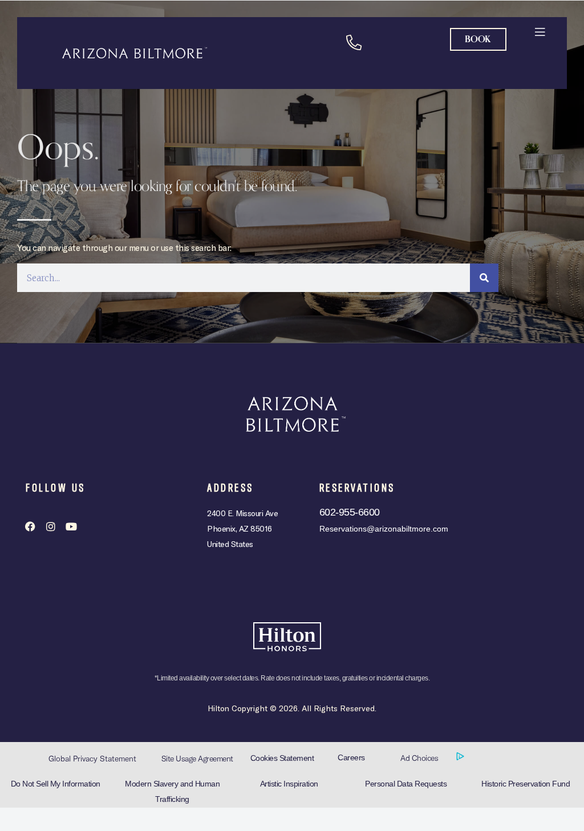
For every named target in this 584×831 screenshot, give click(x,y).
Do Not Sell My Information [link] (55, 783)
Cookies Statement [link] (282, 758)
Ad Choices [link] (420, 758)
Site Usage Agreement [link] (197, 758)
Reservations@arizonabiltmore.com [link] (383, 528)
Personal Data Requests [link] (406, 783)
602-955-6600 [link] (349, 512)
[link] (540, 31)
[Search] (484, 278)
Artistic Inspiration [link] (289, 783)
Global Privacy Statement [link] (92, 758)
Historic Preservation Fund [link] (525, 783)
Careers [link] (351, 757)
